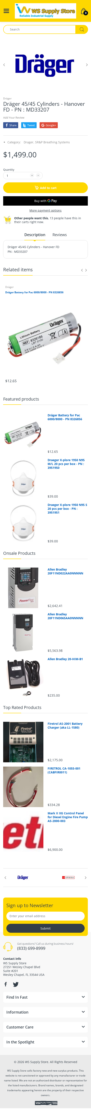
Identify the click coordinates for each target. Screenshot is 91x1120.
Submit (45, 928)
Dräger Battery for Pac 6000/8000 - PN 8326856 (34, 292)
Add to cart (48, 188)
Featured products (21, 399)
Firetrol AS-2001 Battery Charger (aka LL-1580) (65, 725)
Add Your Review (13, 117)
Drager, (29, 142)
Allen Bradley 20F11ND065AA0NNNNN (65, 616)
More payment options (45, 210)
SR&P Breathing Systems (52, 142)
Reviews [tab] (59, 234)
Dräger (7, 98)
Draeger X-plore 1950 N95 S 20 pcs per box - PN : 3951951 (67, 508)
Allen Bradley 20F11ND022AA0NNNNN (65, 571)
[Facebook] (5, 984)
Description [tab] (34, 234)
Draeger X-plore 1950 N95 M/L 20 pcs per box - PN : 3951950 (66, 464)
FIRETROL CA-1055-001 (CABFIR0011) (64, 770)
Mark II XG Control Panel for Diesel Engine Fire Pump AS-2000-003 (68, 817)
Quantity (8, 169)
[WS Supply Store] (45, 11)
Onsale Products (19, 553)
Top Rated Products (22, 707)
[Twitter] (15, 984)
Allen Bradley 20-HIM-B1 (65, 659)
